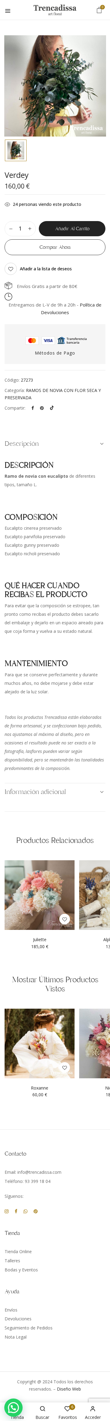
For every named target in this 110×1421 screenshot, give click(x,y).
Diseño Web (69, 1389)
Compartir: (15, 408)
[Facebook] (32, 408)
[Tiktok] (52, 408)
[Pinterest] (42, 408)
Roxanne (39, 1088)
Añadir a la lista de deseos (46, 269)
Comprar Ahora (55, 247)
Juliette (39, 939)
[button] (99, 10)
